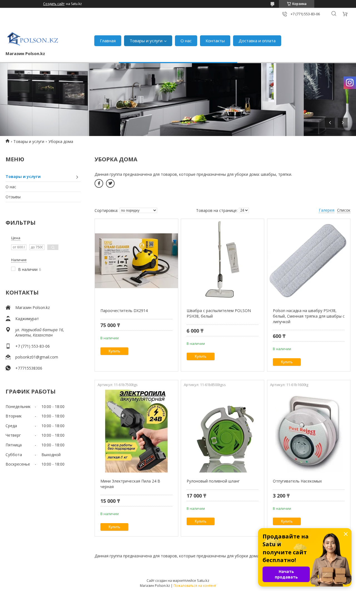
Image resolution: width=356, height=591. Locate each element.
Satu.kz (203, 580)
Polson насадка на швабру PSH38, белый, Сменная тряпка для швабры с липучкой (309, 316)
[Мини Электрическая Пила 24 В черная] (136, 431)
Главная (108, 40)
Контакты (215, 40)
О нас (186, 40)
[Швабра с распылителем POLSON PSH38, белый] (222, 260)
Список (343, 210)
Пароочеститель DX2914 (124, 310)
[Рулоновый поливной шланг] (222, 431)
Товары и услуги (146, 40)
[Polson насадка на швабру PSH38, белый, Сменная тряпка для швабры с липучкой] (308, 260)
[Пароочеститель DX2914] (136, 260)
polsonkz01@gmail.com (36, 357)
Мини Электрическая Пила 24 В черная (130, 483)
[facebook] (99, 183)
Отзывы (13, 196)
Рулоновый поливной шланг (213, 481)
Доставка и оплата (257, 40)
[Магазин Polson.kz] (33, 38)
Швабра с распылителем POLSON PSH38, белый (219, 313)
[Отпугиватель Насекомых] (308, 431)
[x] (110, 183)
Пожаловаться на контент (195, 585)
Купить (114, 351)
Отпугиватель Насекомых (297, 481)
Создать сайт (54, 4)
